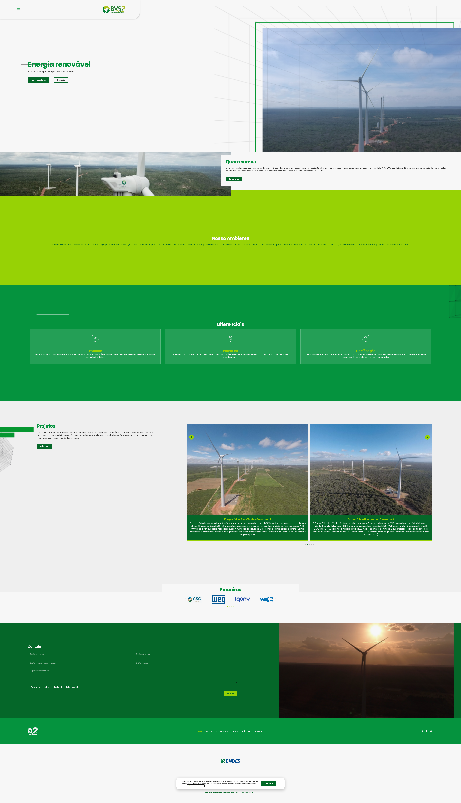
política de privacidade (195, 786)
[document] (230, 401)
